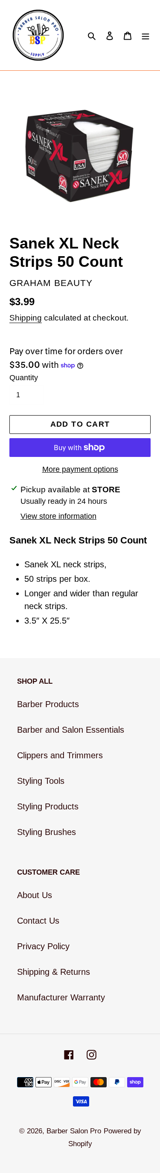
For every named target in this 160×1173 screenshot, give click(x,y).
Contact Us (38, 920)
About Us (34, 895)
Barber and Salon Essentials (70, 729)
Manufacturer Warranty (61, 997)
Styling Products (48, 806)
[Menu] (145, 35)
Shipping (25, 317)
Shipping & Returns (53, 972)
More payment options (80, 469)
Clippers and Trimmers (60, 755)
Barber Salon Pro (74, 1131)
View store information (58, 516)
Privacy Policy (43, 946)
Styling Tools (40, 781)
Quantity (23, 377)
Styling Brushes (46, 832)
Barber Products (48, 704)
